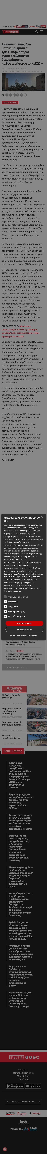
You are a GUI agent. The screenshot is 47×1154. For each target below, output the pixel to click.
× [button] (42, 517)
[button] (23, 635)
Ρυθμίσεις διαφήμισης (13, 582)
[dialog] (23, 577)
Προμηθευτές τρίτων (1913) (15, 553)
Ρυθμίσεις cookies (32, 588)
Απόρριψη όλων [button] (24, 629)
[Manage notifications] (5, 1149)
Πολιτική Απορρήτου (12, 591)
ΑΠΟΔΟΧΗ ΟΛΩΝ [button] (24, 623)
